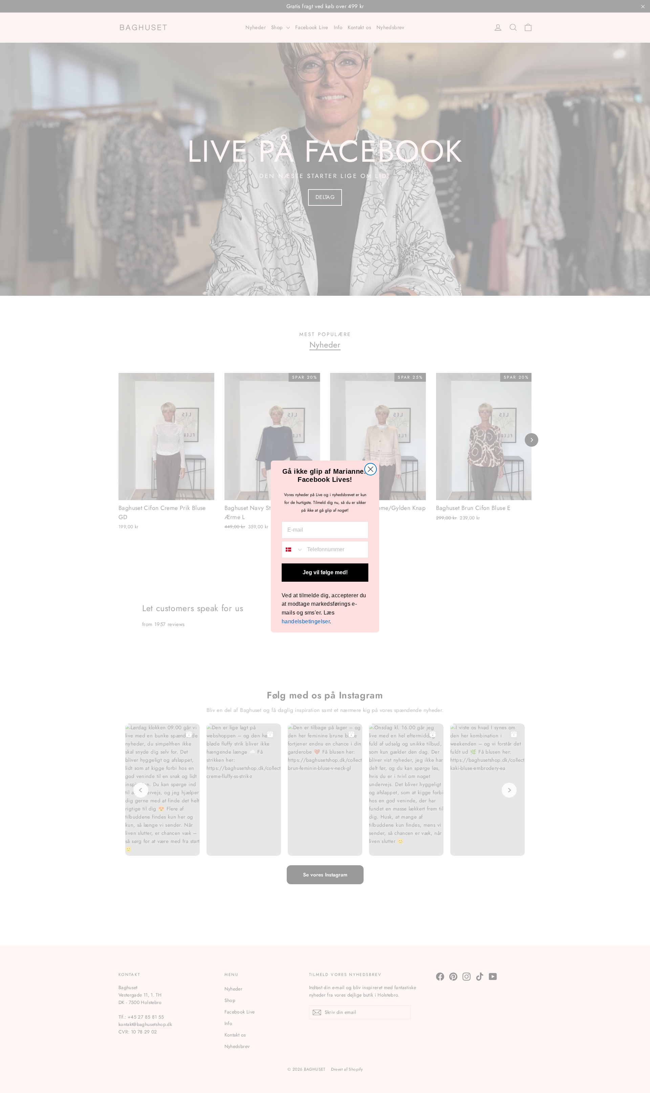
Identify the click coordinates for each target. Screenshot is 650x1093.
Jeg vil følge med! (325, 572)
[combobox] (293, 549)
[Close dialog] (370, 469)
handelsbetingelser (306, 621)
